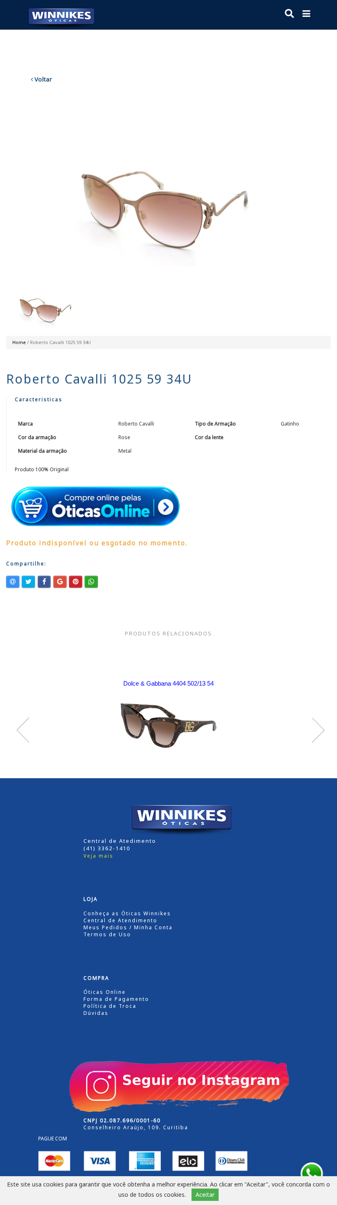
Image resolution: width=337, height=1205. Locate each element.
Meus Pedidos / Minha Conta (128, 927)
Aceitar (205, 1194)
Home (19, 342)
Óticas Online (104, 992)
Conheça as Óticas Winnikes (127, 913)
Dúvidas (95, 1013)
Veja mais (98, 855)
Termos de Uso (107, 934)
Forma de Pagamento (116, 999)
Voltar (42, 79)
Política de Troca (109, 1006)
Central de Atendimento (120, 920)
